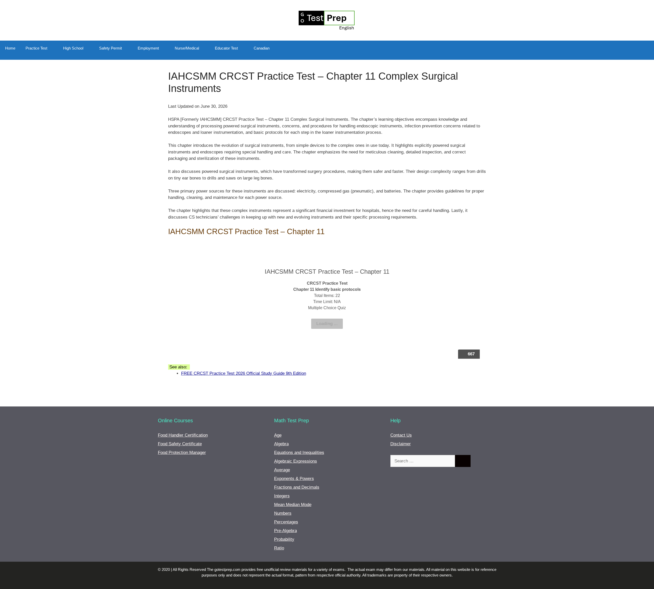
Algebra (281, 443)
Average (282, 469)
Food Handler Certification (183, 435)
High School (73, 48)
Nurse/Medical (187, 48)
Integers (282, 496)
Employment (148, 48)
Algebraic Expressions (295, 461)
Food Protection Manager (182, 452)
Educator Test (226, 48)
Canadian (262, 48)
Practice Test (36, 48)
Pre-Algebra (285, 530)
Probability (284, 539)
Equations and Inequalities (299, 452)
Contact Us (401, 435)
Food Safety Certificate (180, 443)
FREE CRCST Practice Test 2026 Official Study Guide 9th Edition (243, 373)
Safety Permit (110, 48)
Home (10, 48)
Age (278, 435)
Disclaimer (400, 443)
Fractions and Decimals (296, 487)
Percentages (286, 522)
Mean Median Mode (292, 504)
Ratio (279, 548)
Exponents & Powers (294, 478)
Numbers (282, 513)
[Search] (463, 461)
